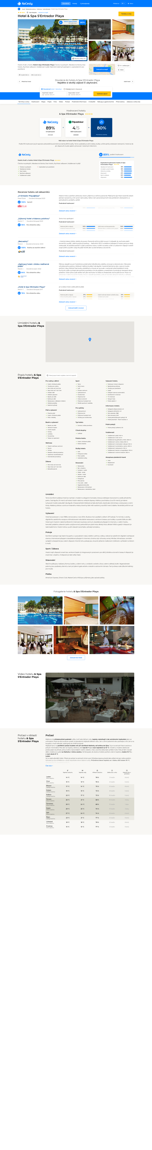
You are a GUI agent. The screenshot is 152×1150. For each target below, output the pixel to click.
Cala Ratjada (46, 9)
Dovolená (65, 3)
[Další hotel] (132, 81)
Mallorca (39, 9)
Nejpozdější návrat (73, 92)
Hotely (74, 3)
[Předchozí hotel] (19, 81)
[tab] (23, 102)
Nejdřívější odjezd (47, 92)
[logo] (24, 3)
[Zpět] (19, 9)
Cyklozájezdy (85, 3)
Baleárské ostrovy (31, 9)
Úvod (23, 9)
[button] (90, 340)
